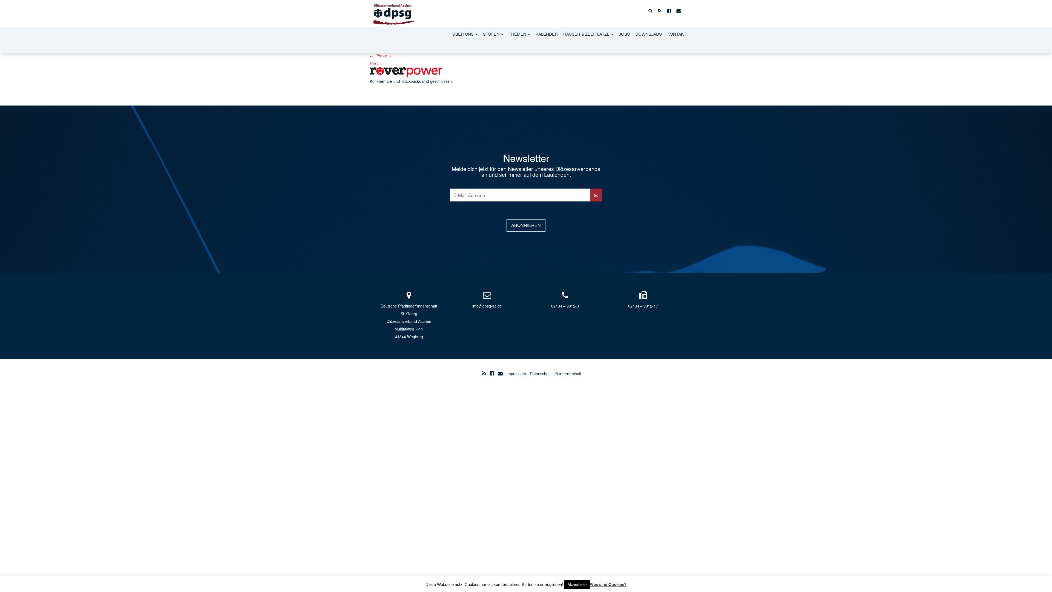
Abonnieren (526, 225)
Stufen (492, 34)
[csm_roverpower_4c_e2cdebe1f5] (406, 71)
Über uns (463, 34)
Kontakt (676, 34)
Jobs (624, 34)
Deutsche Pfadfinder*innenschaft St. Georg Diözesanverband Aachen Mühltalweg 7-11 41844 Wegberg (409, 321)
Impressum (516, 373)
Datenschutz (540, 373)
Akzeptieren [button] (577, 584)
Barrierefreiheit (568, 373)
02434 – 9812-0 (565, 306)
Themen (518, 34)
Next (376, 63)
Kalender (547, 34)
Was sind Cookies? (608, 584)
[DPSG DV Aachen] (394, 11)
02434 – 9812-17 (643, 306)
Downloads (648, 34)
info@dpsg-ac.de (487, 306)
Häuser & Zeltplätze (587, 34)
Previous (380, 55)
